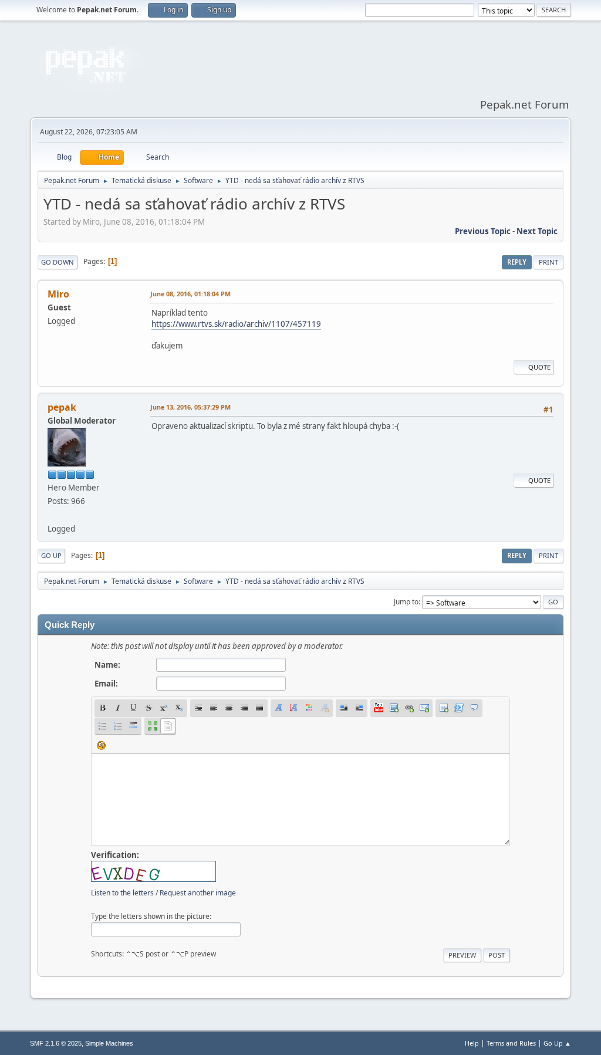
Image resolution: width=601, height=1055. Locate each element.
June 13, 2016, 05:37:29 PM (190, 407)
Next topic (537, 231)
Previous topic (483, 231)
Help (472, 1043)
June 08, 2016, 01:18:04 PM (190, 293)
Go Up (51, 555)
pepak (62, 407)
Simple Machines (109, 1043)
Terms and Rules (511, 1043)
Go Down (57, 262)
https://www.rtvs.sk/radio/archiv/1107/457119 (236, 324)
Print (548, 262)
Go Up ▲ (557, 1043)
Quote (539, 367)
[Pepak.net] (52, 514)
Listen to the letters (122, 893)
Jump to (406, 602)
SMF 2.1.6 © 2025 (56, 1043)
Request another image (198, 893)
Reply (516, 262)
